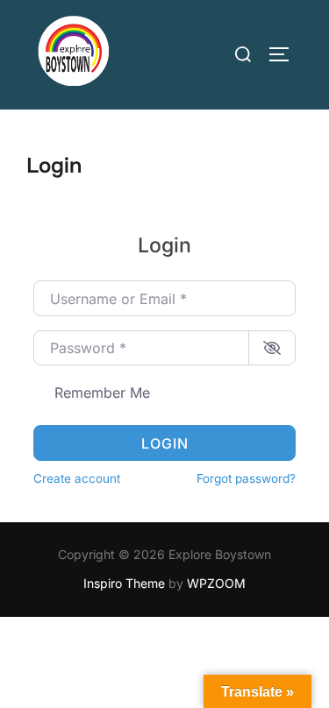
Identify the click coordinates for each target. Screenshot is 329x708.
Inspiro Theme (124, 583)
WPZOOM (216, 583)
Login (165, 443)
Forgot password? (246, 478)
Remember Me (102, 392)
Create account (76, 478)
